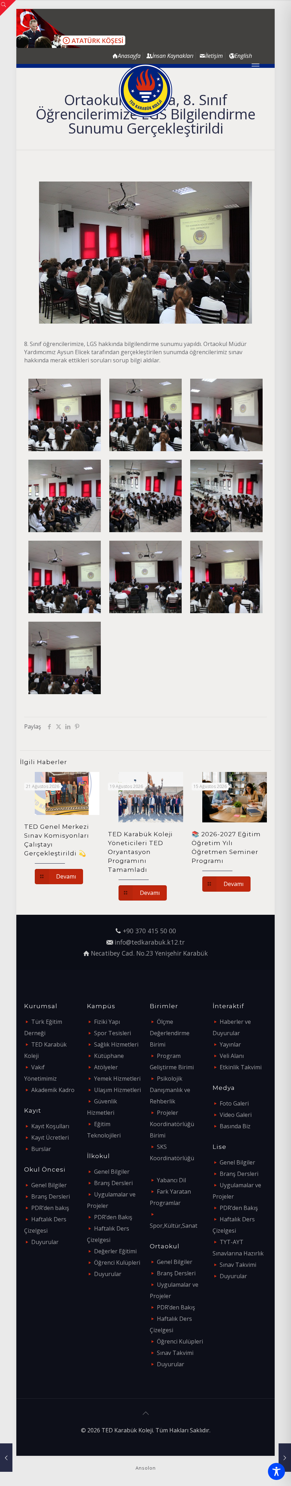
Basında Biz (235, 1126)
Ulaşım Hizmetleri (117, 1090)
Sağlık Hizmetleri (116, 1044)
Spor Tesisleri (112, 1033)
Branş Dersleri (50, 1196)
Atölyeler (106, 1067)
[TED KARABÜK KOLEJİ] (145, 90)
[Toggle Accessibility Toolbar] (276, 1471)
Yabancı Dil (171, 1180)
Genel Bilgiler (49, 1185)
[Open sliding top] (8, 8)
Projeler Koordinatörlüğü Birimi (172, 1124)
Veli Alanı (232, 1056)
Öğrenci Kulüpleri (117, 1262)
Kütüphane (109, 1056)
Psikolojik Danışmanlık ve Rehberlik (170, 1090)
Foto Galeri (234, 1103)
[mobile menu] (255, 66)
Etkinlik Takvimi (241, 1067)
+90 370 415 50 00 (149, 930)
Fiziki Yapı (107, 1022)
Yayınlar (230, 1044)
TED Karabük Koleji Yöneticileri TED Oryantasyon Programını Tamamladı (140, 852)
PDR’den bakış (50, 1208)
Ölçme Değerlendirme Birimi (170, 1033)
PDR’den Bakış (113, 1217)
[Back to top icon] (145, 1413)
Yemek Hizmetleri (117, 1078)
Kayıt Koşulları (50, 1126)
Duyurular (45, 1242)
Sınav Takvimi (175, 1353)
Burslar (41, 1149)
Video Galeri (236, 1115)
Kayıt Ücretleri (50, 1137)
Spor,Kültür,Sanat (173, 1226)
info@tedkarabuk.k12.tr (150, 942)
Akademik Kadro (53, 1090)
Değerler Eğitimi (115, 1251)
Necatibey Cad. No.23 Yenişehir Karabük (149, 953)
